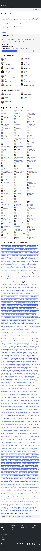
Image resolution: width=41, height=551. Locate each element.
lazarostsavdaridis (8, 406)
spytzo (20, 472)
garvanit (2, 358)
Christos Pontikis (20, 326)
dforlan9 (12, 335)
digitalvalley (7, 337)
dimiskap (28, 337)
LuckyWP (22, 410)
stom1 (16, 477)
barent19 (24, 313)
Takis (18, 480)
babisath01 (34, 311)
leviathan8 (5, 179)
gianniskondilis (10, 367)
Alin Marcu (32, 293)
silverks (6, 465)
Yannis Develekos (25, 507)
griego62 (7, 371)
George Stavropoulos (19, 157)
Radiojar (20, 457)
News (2, 527)
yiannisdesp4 (18, 234)
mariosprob (21, 418)
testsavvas (30, 272)
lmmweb (12, 409)
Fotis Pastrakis (3, 355)
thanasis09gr (7, 483)
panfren (9, 267)
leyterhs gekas (8, 407)
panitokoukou (7, 75)
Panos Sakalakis (18, 204)
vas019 (7, 496)
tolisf (27, 489)
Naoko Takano (32, 428)
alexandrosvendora (4, 292)
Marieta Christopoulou (33, 263)
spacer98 (14, 469)
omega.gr (34, 441)
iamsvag (12, 376)
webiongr (16, 276)
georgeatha (32, 359)
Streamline (7, 478)
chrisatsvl (38, 322)
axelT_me (24, 311)
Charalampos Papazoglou (20, 322)
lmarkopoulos (8, 409)
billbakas (17, 316)
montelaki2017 (11, 427)
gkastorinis (6, 66)
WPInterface (35, 502)
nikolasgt (2, 436)
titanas (5, 229)
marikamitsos (3, 264)
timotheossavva (24, 487)
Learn (22, 525)
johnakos (19, 386)
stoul (27, 477)
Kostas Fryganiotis (7, 71)
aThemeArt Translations (33, 124)
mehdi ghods (14, 422)
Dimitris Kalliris (3, 254)
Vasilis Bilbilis (15, 496)
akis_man (10, 289)
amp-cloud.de (36, 295)
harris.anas (14, 373)
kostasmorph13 (31, 400)
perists (7, 453)
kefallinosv (9, 392)
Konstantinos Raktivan (8, 397)
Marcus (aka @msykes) (26, 415)
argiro (2, 307)
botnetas (21, 249)
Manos (13, 413)
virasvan (31, 498)
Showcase (13, 525)
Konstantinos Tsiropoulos (7, 174)
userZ (24, 493)
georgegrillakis (21, 361)
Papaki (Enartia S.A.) (19, 207)
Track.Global (3, 490)
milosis (2, 425)
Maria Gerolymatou (10, 416)
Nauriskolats (11, 430)
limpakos (26, 407)
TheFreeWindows (35, 483)
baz (34, 313)
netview (7, 431)
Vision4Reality (36, 498)
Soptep (18, 468)
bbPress (3, 537)
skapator (30, 215)
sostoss (22, 468)
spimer (2, 471)
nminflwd (18, 439)
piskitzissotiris (26, 454)
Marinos (31, 416)
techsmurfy (6, 481)
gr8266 (24, 370)
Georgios (22, 364)
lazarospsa (3, 406)
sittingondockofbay (28, 465)
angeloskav (10, 299)
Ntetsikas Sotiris (4, 441)
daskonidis (3, 334)
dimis (18, 337)
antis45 (26, 301)
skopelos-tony (3, 466)
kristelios (9, 403)
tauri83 (2, 481)
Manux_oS (18, 182)
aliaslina (21, 293)
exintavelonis (24, 352)
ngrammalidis (12, 431)
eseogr (28, 350)
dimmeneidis (10, 341)
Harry (22, 373)
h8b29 (21, 371)
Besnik (31, 314)
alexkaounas (34, 292)
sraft (23, 472)
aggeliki (11, 287)
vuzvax (2, 501)
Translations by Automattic (14, 275)
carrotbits (30, 132)
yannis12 (20, 507)
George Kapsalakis (6, 154)
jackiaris (15, 383)
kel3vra (12, 392)
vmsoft (23, 499)
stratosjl (35, 477)
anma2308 (25, 299)
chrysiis (2, 328)
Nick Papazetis (18, 190)
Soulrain (2, 469)
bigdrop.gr (30, 127)
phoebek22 (3, 454)
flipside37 (33, 353)
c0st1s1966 (17, 251)
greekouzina (36, 370)
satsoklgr (20, 462)
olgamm (24, 441)
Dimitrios (36, 252)
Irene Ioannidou (31, 258)
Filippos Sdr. (18, 149)
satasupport (12, 462)
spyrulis (17, 472)
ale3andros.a (3, 290)
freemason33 (29, 255)
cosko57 (7, 329)
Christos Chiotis (36, 323)
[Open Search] (36, 3)
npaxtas (35, 439)
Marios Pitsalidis (15, 418)
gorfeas (27, 257)
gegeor (30, 358)
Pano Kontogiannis (6, 204)
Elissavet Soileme (15, 349)
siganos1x (3, 465)
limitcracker (22, 407)
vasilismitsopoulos (28, 496)
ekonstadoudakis (20, 347)
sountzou (6, 469)
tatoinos (38, 480)
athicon (20, 310)
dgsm (15, 335)
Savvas (17, 215)
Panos (29, 445)
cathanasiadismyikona (23, 320)
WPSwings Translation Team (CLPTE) (26, 504)
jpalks (33, 388)
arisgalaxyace (12, 307)
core (32, 18)
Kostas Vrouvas (27, 93)
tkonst (37, 487)
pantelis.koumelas (4, 448)
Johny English (16, 388)
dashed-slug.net (6, 138)
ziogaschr (17, 237)
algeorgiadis (14, 293)
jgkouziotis (17, 385)
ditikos (33, 341)
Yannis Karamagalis (32, 507)
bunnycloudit (28, 319)
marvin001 (10, 419)
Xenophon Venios (19, 505)
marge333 (32, 415)
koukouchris (25, 401)
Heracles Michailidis (4, 374)
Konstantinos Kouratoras (27, 260)
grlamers (10, 371)
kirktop (34, 392)
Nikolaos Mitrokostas (27, 434)
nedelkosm (22, 430)
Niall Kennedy (9, 266)
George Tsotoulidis (32, 157)
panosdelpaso (3, 447)
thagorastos (32, 481)
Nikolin (6, 436)
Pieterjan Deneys (17, 454)
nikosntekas (16, 437)
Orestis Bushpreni (26, 442)
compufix (30, 328)
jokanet (21, 388)
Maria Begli (37, 415)
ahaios (29, 287)
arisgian (16, 307)
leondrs (35, 406)
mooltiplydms (16, 427)
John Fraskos (34, 386)
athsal (33, 310)
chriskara (17, 135)
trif (26, 490)
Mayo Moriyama (24, 421)
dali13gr (31, 331)
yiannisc (21, 508)
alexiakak (20, 292)
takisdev (23, 480)
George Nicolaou (19, 154)
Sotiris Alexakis (26, 468)
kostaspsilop (18, 176)
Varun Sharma (3, 496)
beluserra (27, 314)
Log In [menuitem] (36, 0)
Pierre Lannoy (11, 454)
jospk (24, 388)
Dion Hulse (25, 341)
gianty (19, 367)
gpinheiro (21, 370)
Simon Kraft (16, 465)
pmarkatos (35, 454)
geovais (38, 364)
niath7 (16, 431)
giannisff (28, 365)
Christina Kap (23, 323)
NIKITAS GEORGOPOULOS (6, 434)
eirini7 (16, 347)
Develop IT (29, 334)
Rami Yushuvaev (31, 457)
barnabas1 (20, 248)
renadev (37, 459)
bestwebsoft (34, 314)
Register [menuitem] (39, 0)
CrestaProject (3, 331)
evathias (17, 352)
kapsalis (11, 391)
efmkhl (13, 347)
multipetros (18, 187)
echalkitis (26, 346)
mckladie (17, 185)
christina (18, 323)
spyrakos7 (34, 471)
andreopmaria (13, 298)
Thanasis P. (12, 483)
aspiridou (37, 308)
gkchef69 (24, 257)
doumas (11, 344)
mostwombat (22, 427)
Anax (18, 296)
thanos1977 (16, 483)
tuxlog (18, 492)
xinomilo (9, 278)
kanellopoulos (3, 391)
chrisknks (6, 323)
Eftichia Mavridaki (19, 143)
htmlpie (38, 374)
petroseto (19, 453)
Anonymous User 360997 (32, 299)
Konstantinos (6, 171)
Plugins (12, 529)
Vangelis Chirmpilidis (19, 495)
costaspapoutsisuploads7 (18, 329)
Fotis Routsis (6, 62)
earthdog (19, 346)
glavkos (31, 368)
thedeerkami (29, 483)
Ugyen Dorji (38, 492)
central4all (33, 320)
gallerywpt (29, 356)
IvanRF (2, 383)
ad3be (9, 286)
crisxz (7, 331)
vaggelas (34, 493)
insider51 (24, 379)
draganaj (20, 344)
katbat (35, 391)
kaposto (8, 391)
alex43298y (18, 113)
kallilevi (20, 389)
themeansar (16, 273)
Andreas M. (27, 296)
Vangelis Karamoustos (27, 495)
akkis (14, 289)
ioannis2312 (19, 380)
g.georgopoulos (31, 149)
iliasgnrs (10, 258)
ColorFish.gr (17, 328)
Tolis (25, 489)
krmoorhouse (16, 403)
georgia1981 (5, 160)
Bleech (19, 317)
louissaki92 (31, 409)
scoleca (31, 462)
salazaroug (37, 460)
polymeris (13, 456)
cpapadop (29, 329)
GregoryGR (35, 257)
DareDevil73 (24, 332)
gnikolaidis (3, 370)
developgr (16, 252)
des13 (20, 334)
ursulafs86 (21, 493)
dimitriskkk (17, 340)
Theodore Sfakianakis (9, 486)
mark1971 (31, 418)
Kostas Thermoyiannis (27, 261)
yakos (5, 507)
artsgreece (25, 308)
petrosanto (15, 453)
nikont (15, 436)
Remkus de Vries (33, 459)
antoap (29, 301)
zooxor (9, 513)
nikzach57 (37, 437)
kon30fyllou (22, 394)
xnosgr (26, 505)
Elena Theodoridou (36, 347)
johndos (29, 386)
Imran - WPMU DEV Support (20, 165)
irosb (25, 382)
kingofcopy (19, 392)
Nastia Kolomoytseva (32, 187)
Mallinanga (20, 263)
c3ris (6, 320)
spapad (31, 469)
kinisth (23, 392)
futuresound (14, 356)
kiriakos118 (26, 392)
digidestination (30, 335)
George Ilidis (26, 361)
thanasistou (35, 272)
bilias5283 (7, 316)
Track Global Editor (9, 490)
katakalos (31, 391)
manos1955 (17, 413)
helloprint (34, 373)
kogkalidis (14, 394)
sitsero (23, 465)
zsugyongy (13, 513)
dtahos (2, 346)
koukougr (29, 401)
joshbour (10, 260)
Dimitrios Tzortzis (11, 338)
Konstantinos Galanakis (20, 171)
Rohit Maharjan (24, 460)
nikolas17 (33, 434)
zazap (33, 511)
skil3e (33, 465)
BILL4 (10, 316)
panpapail (20, 267)
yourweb (5, 511)
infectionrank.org (16, 379)
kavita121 (21, 260)
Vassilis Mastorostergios (33, 229)
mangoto (6, 413)
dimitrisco (9, 340)
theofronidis (25, 486)
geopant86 (10, 359)
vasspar (10, 498)
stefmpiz (13, 475)
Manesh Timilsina (25, 263)
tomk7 (29, 489)
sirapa (20, 465)
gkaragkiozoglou (18, 368)
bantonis (15, 313)
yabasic (2, 507)
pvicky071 (13, 457)
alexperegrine (31, 113)
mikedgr (19, 264)
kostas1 (34, 398)
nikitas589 (35, 433)
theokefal (29, 486)
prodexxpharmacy (34, 456)
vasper (7, 498)
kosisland (26, 398)
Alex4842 (11, 290)
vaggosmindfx (8, 495)
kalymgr (26, 389)
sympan (8, 480)
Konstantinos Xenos (27, 66)
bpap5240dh (16, 319)
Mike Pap (5, 187)
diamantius (22, 335)
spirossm (17, 218)
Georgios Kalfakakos (9, 257)
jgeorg (13, 385)
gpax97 (30, 257)
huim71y (2, 376)
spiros (5, 471)
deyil (6, 335)
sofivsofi (2, 468)
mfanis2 (26, 422)
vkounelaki (3, 276)
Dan (6, 332)
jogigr (16, 386)
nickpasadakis (3, 433)
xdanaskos (13, 505)
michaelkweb (10, 424)
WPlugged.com (3, 504)
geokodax (36, 358)
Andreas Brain (22, 296)
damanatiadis (35, 331)
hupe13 (5, 376)
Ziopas (6, 513)
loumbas (8, 410)
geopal (6, 359)
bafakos (2, 313)
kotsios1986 (20, 401)
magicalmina (15, 412)
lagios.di (23, 404)
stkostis (13, 477)
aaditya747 (14, 284)
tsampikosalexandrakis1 (5, 492)
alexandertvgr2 (16, 290)
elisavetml (9, 349)
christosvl (31, 326)
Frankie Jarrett (27, 355)
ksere (35, 403)
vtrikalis (37, 499)
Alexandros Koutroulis (30, 290)
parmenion (19, 450)
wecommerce (15, 502)
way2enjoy (21, 501)
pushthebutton (8, 457)
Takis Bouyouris (7, 79)
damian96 (3, 332)
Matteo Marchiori (7, 421)
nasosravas (37, 428)
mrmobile (34, 427)
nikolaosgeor (20, 434)
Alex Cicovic (15, 292)
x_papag (38, 505)
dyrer (5, 58)
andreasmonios (33, 296)
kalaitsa (13, 389)
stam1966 (32, 472)
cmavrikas (13, 328)
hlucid (16, 374)
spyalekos (29, 471)
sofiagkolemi (35, 466)
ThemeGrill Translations (24, 484)
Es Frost (31, 350)
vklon (9, 499)
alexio (27, 292)
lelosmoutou (31, 406)
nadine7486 (20, 428)
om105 (31, 441)
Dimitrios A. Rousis (4, 338)
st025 (29, 472)
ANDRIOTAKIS (32, 298)
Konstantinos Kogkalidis (28, 395)
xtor (35, 505)
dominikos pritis (32, 343)
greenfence (3, 371)
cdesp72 (29, 320)
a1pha (10, 284)
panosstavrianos (22, 447)
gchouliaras (22, 358)
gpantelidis (17, 370)
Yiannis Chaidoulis (26, 508)
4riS (1, 284)
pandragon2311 (4, 445)
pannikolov (18, 445)
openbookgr (7, 442)
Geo (32, 358)
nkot (11, 439)
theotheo (38, 486)
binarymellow (35, 316)
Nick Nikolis (27, 431)
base (17, 127)
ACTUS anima (31, 284)
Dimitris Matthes (22, 340)
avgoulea (5, 311)
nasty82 (2, 430)
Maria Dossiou (6, 185)
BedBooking (8, 314)
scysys (9, 463)
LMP (15, 409)
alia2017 (17, 293)
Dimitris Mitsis (9, 254)
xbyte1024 (9, 505)
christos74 (31, 323)
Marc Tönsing (18, 415)
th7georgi (28, 481)
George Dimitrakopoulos (5, 361)
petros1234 (11, 453)
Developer (12, 252)
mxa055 (12, 428)
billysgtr (25, 316)
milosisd (5, 425)
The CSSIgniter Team (7, 226)
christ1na (10, 323)
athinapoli (24, 310)
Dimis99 (20, 337)
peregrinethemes (23, 451)
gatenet (10, 358)
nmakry (23, 266)
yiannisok (17, 510)
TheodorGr (16, 486)
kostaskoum (25, 400)
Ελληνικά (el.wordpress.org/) (11, 39)
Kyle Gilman (19, 404)
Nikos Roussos (31, 193)
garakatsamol (34, 356)
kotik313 (12, 401)
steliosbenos (21, 475)
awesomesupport (10, 311)
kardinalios (23, 391)
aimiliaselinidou (33, 287)
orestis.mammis (19, 442)
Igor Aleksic (22, 376)
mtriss (2, 428)
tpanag (35, 489)
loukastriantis (35, 409)
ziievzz (36, 511)
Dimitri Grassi (36, 337)
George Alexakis (26, 359)
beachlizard (3, 314)
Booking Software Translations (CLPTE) (12, 249)
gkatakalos (28, 368)
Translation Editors (13, 90)
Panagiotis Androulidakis (28, 444)
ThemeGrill (18, 484)
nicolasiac (24, 433)
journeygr (29, 388)
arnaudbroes (3, 308)
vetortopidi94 (20, 498)
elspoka (29, 349)
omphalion (3, 442)
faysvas (18, 353)
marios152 (3, 418)
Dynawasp (10, 346)
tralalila (15, 490)
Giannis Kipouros (19, 160)
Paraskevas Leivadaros (8, 450)
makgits (34, 412)
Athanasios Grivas (32, 246)
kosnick (21, 261)
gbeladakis (14, 358)
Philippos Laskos (33, 453)
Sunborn (25, 478)
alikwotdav (28, 293)
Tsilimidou (12, 492)
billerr (23, 316)
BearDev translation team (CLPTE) (31, 248)
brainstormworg (26, 249)
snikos (19, 466)
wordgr (23, 502)
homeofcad (20, 374)
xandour (5, 505)
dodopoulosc (26, 343)
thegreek (13, 484)
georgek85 (31, 361)
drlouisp (28, 344)
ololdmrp (27, 441)
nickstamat (13, 433)
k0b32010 (7, 389)
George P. (21, 362)
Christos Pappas (9, 326)
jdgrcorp (32, 383)
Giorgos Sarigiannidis (32, 160)
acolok (21, 284)
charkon (26, 322)
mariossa (24, 418)
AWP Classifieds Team (18, 311)
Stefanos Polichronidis (34, 474)
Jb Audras (28, 383)
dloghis (2, 343)
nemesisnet (29, 430)
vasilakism (33, 275)
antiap (23, 301)
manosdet (22, 413)
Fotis (38, 353)
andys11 (36, 298)
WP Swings (17, 504)
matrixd (2, 421)
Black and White (15, 317)
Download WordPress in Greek (10, 51)
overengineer (11, 444)
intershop (34, 379)
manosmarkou (30, 413)
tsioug (15, 492)
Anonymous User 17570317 (6, 301)
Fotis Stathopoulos (27, 62)
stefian (10, 475)
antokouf (33, 301)
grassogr (31, 370)
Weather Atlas (26, 501)
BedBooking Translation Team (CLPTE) (18, 314)
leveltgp (38, 406)
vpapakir (29, 499)
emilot (2, 350)
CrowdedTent (11, 331)
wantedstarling (16, 501)
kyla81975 (15, 404)
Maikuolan (15, 263)
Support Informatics (7, 223)
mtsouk (5, 428)
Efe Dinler (37, 346)
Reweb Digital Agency (8, 460)
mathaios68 (35, 419)
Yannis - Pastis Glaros (14, 507)
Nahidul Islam (30, 264)
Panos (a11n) (33, 445)
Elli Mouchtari (21, 349)
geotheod (31, 364)
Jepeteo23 (10, 385)
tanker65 (16, 272)
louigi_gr (27, 409)
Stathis (2, 474)
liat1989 (18, 407)
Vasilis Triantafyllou (35, 496)
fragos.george (22, 355)
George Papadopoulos (32, 154)
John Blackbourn (24, 386)
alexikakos (24, 292)
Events (32, 527)
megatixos (9, 422)
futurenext (9, 356)
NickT (17, 433)
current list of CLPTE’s (10, 26)
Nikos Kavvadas (18, 193)
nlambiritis (14, 439)
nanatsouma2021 (26, 428)
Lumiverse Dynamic (7, 182)
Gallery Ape (25, 356)
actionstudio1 (25, 284)
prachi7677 (3, 269)
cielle (5, 328)
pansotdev (31, 204)
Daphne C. (19, 332)
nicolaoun (20, 433)
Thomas (12, 487)
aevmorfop (5, 110)
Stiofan (10, 477)
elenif (2, 349)
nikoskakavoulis (6, 193)
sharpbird (24, 463)
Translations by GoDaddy (21, 490)
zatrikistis (30, 511)
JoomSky (6, 260)
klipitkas (37, 392)
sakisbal (32, 460)
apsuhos (22, 246)
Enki (29, 143)
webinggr (5, 502)
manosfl (25, 413)
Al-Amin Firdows (23, 245)
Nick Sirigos (9, 433)
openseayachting (13, 442)
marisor (28, 418)
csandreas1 (17, 331)
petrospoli (23, 453)
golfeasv (10, 370)
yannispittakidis (4, 508)
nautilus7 (15, 430)
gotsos (13, 370)
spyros (37, 471)
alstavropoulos (18, 295)
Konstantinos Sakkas (16, 397)
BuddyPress (3, 539)
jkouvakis (2, 386)
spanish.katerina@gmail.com (21, 469)
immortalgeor (24, 377)
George (18, 359)
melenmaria (19, 422)
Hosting (2, 529)
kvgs (2, 404)
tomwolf (32, 489)
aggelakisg (8, 287)
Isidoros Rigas (28, 382)
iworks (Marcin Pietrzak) (8, 383)
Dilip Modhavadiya (31, 252)
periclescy (33, 451)
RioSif (14, 460)
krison (6, 403)
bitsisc (2, 317)
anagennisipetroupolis (5, 296)
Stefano (27, 474)
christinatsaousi (31, 135)
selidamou (16, 463)
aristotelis (31, 307)
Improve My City (31, 377)
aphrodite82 (3, 304)
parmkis (22, 450)
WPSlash (12, 504)
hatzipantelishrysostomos (28, 373)
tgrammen (24, 481)
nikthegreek (32, 437)
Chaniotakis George (11, 322)
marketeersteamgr (4, 419)
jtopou (38, 388)
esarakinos (24, 350)
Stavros (19, 474)
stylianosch (11, 478)
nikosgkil (31, 436)
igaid (19, 376)
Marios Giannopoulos (10, 264)
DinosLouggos (19, 341)
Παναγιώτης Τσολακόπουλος (22, 513)
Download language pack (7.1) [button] (26, 51)
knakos (10, 394)
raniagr (35, 457)
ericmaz (20, 350)
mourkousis (27, 427)
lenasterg (25, 71)
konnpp (32, 394)
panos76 (37, 445)
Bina (31, 316)
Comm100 (22, 328)
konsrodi (35, 394)
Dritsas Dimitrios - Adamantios (17, 254)
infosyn (20, 379)
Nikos (18, 436)
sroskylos (26, 472)
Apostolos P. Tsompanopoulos (34, 121)
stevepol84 (6, 477)
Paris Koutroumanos (25, 267)
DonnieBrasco (7, 344)
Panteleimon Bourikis (34, 447)
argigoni (36, 305)
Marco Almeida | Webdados (10, 415)
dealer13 (2, 252)
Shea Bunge (29, 463)
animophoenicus (15, 299)
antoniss (9, 302)
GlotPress (4, 46)
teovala (12, 481)
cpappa (32, 251)
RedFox (19, 459)
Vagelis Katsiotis (29, 493)
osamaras (7, 444)
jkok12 (35, 385)
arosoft (10, 308)
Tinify (29, 487)
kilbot (15, 392)
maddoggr (11, 263)
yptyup (5, 237)
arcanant (25, 305)
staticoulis (16, 474)
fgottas (24, 353)
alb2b (35, 289)
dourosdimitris (15, 344)
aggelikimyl (15, 287)
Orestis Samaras (33, 442)
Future (6, 356)
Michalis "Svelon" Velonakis (23, 424)
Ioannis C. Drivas (25, 380)
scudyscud (6, 463)
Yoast (35, 510)
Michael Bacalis (34, 422)
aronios (7, 308)
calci (17, 132)
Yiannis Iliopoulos (32, 234)
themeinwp (31, 484)
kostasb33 (8, 400)
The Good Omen (8, 484)
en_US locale (7, 27)
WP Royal (9, 504)
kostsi (9, 401)
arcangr (28, 305)
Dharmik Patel (20, 252)
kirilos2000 (31, 392)
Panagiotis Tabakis (32, 201)
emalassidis (36, 349)
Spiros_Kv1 (21, 471)
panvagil (16, 448)
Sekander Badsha (34, 269)
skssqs (8, 466)
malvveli (2, 413)
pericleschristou (33, 267)
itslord (33, 382)
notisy (24, 439)
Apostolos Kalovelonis (33, 304)
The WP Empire (7, 487)
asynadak (10, 310)
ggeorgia (10, 365)
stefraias (16, 475)
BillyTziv (28, 316)
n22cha (16, 428)
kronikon (25, 403)
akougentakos (17, 289)
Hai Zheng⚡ (30, 371)
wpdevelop (31, 502)
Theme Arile (20, 273)
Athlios (31, 310)
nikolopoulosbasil (11, 436)
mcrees (33, 421)
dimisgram (24, 337)
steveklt (2, 477)
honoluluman (25, 374)
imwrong (7, 379)
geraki (2, 365)
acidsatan (18, 284)
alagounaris (27, 289)
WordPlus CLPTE (25, 276)
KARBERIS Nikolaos (17, 391)
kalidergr (16, 389)
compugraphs (34, 328)
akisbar (7, 289)
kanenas (5, 168)
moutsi (31, 427)
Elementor (30, 347)
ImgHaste (20, 377)
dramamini (24, 344)
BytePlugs (5, 132)
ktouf (37, 403)
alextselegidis (18, 116)
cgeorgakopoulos (4, 322)
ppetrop (22, 456)
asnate (34, 308)
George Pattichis (6, 157)
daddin (38, 251)
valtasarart (13, 495)
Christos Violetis (26, 326)
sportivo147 (25, 471)
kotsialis (15, 401)
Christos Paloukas (32, 325)
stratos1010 (31, 477)
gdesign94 (26, 358)
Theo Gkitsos (31, 226)
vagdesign (26, 275)
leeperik (13, 406)
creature (32, 329)
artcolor (13, 308)
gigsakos (22, 367)
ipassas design (10, 382)
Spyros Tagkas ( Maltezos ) (10, 472)
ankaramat (20, 299)
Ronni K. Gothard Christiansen (10, 269)
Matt (2, 535)
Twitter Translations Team (24, 492)
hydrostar (9, 376)
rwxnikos (5, 215)
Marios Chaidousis (8, 418)
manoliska (10, 413)
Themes (12, 527)
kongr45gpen (27, 394)
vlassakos (19, 499)
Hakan (34, 371)
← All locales (3, 32)
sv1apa (28, 478)
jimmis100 (24, 385)
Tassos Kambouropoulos (23, 272)
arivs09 (34, 307)
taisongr (14, 480)
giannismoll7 (15, 367)
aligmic (24, 293)
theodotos (18, 226)
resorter (2, 460)
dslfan (36, 344)
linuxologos (33, 407)
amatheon (23, 295)
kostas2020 (5, 176)
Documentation (24, 527)
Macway (33, 410)
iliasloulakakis (14, 258)
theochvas (3, 486)
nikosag (28, 436)
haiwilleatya (25, 371)
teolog (10, 481)
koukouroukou (34, 401)
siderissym (35, 463)
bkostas (5, 317)
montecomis (6, 427)
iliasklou (9, 377)
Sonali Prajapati (7, 270)
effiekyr (10, 347)
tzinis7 (34, 492)
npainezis (30, 196)
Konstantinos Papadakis (8, 261)
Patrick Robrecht (35, 450)
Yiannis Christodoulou (7, 234)
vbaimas (6, 84)
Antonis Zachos (14, 302)
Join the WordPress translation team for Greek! (23, 516)
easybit (23, 346)
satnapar (16, 462)
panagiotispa (35, 444)
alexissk (30, 292)
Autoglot (16, 248)
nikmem (13, 434)
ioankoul (2, 380)
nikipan (31, 433)
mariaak (30, 182)
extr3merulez (11, 353)
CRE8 (35, 251)
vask (2, 498)
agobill (19, 287)
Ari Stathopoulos (6, 124)
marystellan (14, 419)
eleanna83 (26, 347)
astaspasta (6, 310)
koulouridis (3, 403)
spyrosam (3, 472)
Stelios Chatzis (28, 270)
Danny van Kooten (10, 332)
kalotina (23, 389)
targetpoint (31, 480)
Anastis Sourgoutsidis (13, 296)
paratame (15, 450)
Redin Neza (24, 459)
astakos (2, 310)
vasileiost (11, 496)
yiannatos (18, 508)
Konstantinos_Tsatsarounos (14, 398)
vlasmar (15, 499)
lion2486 (36, 407)
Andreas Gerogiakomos (12, 246)
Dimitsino (2, 341)
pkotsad (31, 454)
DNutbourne (21, 343)
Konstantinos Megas (32, 171)
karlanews (27, 391)
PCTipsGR (14, 451)
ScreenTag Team (36, 462)
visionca (2, 499)
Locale (18, 26)
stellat (25, 475)
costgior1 (25, 329)
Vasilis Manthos (21, 496)
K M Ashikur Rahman (5, 394)
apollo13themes (12, 304)
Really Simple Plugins (14, 459)
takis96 (20, 480)
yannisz (14, 508)
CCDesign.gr (6, 135)
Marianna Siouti (20, 416)
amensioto (27, 295)
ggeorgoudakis (15, 365)
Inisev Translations (20, 258)
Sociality (26, 466)
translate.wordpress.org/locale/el (19, 48)
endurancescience (11, 350)
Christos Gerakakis (4, 325)
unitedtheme (12, 493)
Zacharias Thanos (14, 511)
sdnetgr (12, 463)
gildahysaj (26, 367)
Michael (29, 422)
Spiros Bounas (11, 471)
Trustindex (34, 490)
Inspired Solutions (29, 379)
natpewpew (6, 430)
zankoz (22, 511)
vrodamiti (12, 276)
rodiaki (16, 460)
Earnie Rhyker (14, 346)
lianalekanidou (13, 407)
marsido (15, 264)
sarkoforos (8, 462)
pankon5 (14, 445)
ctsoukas (25, 331)
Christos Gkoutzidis (12, 325)
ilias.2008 (32, 376)
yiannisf (7, 510)
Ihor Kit (26, 376)
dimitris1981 (36, 338)
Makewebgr (30, 412)
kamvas (34, 389)
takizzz (27, 480)
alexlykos (4, 293)
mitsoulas (32, 425)
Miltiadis (8, 425)
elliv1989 (25, 349)
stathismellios (22, 270)
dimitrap (31, 337)
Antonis (2, 302)
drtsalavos (26, 254)
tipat (31, 487)
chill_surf (30, 322)
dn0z (14, 343)
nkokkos (8, 439)
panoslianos (17, 447)
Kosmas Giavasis (31, 174)
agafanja (30, 110)
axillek (28, 311)
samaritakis (3, 462)
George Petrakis (4, 364)
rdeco (9, 459)
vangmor (33, 495)
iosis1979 (2, 382)
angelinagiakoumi (4, 299)
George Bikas (36, 359)
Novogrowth (27, 439)
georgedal (34, 255)
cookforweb (3, 329)
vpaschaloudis (8, 276)
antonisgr (6, 302)
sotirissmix (32, 468)
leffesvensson (18, 406)
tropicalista (30, 490)
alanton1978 (31, 289)
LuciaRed (17, 179)
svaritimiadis (32, 478)
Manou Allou (35, 413)
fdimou (21, 353)
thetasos (2, 487)
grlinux (14, 371)
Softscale (6, 468)
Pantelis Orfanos (6, 207)
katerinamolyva (4, 392)
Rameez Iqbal (25, 457)
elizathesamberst (15, 255)
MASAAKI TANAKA (20, 419)
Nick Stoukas (31, 190)
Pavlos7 (2, 451)
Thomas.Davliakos (17, 487)
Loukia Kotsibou (4, 410)
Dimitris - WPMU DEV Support (23, 338)
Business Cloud (12, 251)
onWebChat (27, 266)
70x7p (8, 284)
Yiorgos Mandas (27, 510)
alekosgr (7, 290)
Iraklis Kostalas (19, 382)
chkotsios (34, 322)
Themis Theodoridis (26, 273)
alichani (30, 116)
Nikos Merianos (10, 437)
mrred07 (37, 427)
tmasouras (3, 489)
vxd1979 (11, 501)
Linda (29, 407)
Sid (32, 463)
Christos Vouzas (37, 326)
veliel (17, 498)
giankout (24, 365)
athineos (27, 310)
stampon (36, 472)
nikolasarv (37, 434)
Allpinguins (10, 295)
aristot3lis (27, 307)
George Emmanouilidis (14, 361)
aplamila (7, 304)
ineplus (11, 379)
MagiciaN (19, 412)
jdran (30, 165)
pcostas (10, 451)
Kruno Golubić (30, 403)
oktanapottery (15, 441)
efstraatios (37, 254)
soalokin (22, 466)
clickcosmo (8, 328)
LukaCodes (31, 179)
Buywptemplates (34, 319)
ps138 (2, 457)
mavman (12, 421)
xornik (29, 505)
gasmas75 (6, 358)
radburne (17, 457)
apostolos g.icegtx (18, 304)
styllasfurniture (16, 478)
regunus (27, 459)
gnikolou (6, 370)
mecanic (5, 422)
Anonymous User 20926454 (16, 301)
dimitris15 (31, 338)
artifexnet (20, 308)
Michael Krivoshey (4, 424)
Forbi (36, 353)
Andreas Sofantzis (7, 298)
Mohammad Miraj (24, 264)
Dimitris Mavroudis (29, 340)
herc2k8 (10, 374)
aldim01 (38, 289)
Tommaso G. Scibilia (4, 275)
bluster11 (32, 317)
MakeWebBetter (24, 412)
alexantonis (11, 292)
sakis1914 (29, 269)
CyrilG (28, 331)
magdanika (10, 412)
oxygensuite (5, 201)
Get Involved (33, 525)
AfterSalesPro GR (19, 110)
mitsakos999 (28, 425)
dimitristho (35, 340)
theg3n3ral (3, 484)
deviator (32, 334)
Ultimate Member (4, 493)
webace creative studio (33, 501)
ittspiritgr (36, 382)
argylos (5, 307)
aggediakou (3, 287)
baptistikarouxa (20, 313)
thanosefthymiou (4, 273)
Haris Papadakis (9, 373)
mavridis (16, 421)
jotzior (26, 388)
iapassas (16, 376)
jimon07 (27, 385)
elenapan (9, 255)
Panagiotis (18, 201)
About (2, 525)
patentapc (29, 450)
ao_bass (29, 302)
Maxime (19, 421)
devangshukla (23, 334)
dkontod (36, 341)
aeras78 (20, 286)
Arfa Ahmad (32, 305)
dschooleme (30, 254)
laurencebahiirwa (28, 404)
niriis (5, 439)
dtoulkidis (6, 346)
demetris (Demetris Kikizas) (20, 138)
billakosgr (13, 316)
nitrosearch (18, 196)
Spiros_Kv (16, 471)
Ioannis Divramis (32, 380)
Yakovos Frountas (27, 84)
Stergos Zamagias (35, 475)
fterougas (2, 356)
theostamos (34, 486)
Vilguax (28, 498)
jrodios (35, 388)
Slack (10, 59)
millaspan (37, 424)
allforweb (5, 295)
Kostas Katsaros (20, 400)
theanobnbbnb (10, 273)
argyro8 (8, 307)
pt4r (4, 457)
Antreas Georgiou (19, 121)
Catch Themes (16, 320)
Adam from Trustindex (15, 286)
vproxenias (33, 499)
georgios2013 (26, 364)
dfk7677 (8, 335)
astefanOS (18, 124)
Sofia (29, 466)
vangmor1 (37, 495)
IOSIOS (36, 380)
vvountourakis (6, 501)
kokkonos (18, 394)
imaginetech (16, 377)
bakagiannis (6, 313)
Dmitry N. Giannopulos (7, 143)
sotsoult (35, 468)
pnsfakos (2, 456)
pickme (17, 212)
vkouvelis (12, 499)
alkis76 (2, 295)
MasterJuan (30, 419)
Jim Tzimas (31, 385)
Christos (27, 323)
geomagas (3, 359)
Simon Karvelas (11, 465)
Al (21, 289)
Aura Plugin (12, 248)
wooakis (20, 502)
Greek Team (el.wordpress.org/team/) (26, 39)
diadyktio (25, 252)
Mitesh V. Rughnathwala (20, 425)
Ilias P (4, 165)
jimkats (20, 385)
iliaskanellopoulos (4, 377)
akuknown (18, 245)
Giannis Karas (36, 365)
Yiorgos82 (21, 510)
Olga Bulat (20, 441)
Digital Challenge (32, 138)
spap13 (28, 469)
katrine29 (17, 168)
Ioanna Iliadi (10, 380)
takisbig (25, 75)
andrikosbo (27, 298)
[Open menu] (39, 3)
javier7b (24, 383)
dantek (15, 332)
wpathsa (26, 502)
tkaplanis (34, 487)
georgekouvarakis (8, 362)
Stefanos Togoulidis (32, 218)
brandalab (20, 319)
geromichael (6, 365)
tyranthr (31, 492)
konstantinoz (21, 398)
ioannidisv (15, 380)
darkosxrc (28, 332)
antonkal (19, 302)
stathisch (5, 474)
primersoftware (31, 212)
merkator (23, 422)
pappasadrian (31, 207)
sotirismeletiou (13, 270)
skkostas (36, 465)
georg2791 (14, 359)
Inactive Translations (24, 23)
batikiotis (32, 313)
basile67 (28, 313)
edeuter (33, 346)
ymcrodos (32, 510)
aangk (10, 245)
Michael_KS (31, 185)
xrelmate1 (32, 505)
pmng (38, 454)
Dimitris (16, 338)
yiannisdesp (3, 510)
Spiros (7, 471)
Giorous (10, 368)
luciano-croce (13, 410)
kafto (10, 389)
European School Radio (7, 146)
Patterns (12, 530)
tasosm (34, 480)
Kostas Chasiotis (13, 400)
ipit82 (15, 382)
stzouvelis (21, 478)
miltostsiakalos (13, 425)
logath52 (18, 409)
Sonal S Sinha (14, 468)
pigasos (22, 454)
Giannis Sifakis (19, 257)
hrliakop (35, 374)
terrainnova (17, 481)
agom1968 (22, 287)
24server (4, 284)
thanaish (2, 483)
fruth (36, 355)
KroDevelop (21, 403)
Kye (11, 404)
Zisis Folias (31, 237)
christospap (3, 326)
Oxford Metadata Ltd (34, 266)
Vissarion (6, 499)
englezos (16, 350)
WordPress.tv (24, 530)
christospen (14, 326)
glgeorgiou (36, 368)
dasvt (6, 334)
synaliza (11, 480)
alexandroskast (22, 290)
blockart (2, 249)
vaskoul (4, 498)
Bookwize (6, 319)
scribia (2, 463)
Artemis (17, 308)
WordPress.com (4, 534)
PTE (20, 26)
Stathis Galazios (11, 474)
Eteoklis (24, 255)
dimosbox (14, 341)
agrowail (26, 287)
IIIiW (29, 376)
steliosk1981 (33, 270)
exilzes (5, 149)
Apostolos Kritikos (4, 305)
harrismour (18, 373)
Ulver (9, 493)
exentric (30, 146)
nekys (25, 430)
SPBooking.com (6, 218)
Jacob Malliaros (20, 383)
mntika (2, 427)
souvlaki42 (10, 469)
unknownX (17, 493)
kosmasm (30, 398)
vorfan (26, 499)
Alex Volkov (9, 293)
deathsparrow (7, 252)
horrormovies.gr (30, 374)
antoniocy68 (37, 301)
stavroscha (24, 474)
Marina (24, 416)
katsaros (30, 168)
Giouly (13, 368)
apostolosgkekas (26, 304)
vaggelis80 (18, 229)
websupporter (10, 502)
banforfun (11, 313)
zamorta (19, 511)
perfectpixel (29, 451)
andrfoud (22, 298)
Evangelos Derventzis (19, 146)
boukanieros (11, 319)
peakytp (18, 451)
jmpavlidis (6, 386)
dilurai (15, 337)
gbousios (18, 358)
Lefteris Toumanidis (24, 406)
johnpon (12, 388)
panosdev (8, 447)
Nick (18, 431)
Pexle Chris (5, 212)
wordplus (20, 276)
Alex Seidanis (6, 116)
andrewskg (18, 298)
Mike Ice (30, 424)
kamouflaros (30, 389)
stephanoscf (29, 475)
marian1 (15, 416)
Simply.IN (2, 270)
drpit (34, 344)
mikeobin (34, 424)
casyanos (11, 320)
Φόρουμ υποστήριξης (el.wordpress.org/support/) (13, 41)
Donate (33, 529)
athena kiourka (6, 127)
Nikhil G (27, 433)
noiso (21, 439)
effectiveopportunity (4, 347)
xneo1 (24, 505)
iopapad (26, 258)
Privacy (2, 530)
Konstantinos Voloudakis (20, 174)
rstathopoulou (19, 269)
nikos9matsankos (23, 436)
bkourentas (9, 317)
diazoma (26, 335)
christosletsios (26, 325)
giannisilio (32, 365)
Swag (32, 530)
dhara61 (18, 335)
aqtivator (21, 305)
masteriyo (26, 419)
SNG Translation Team (14, 466)
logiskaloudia (22, 409)
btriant (24, 319)
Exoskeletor (6, 353)
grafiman (28, 370)
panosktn (12, 447)
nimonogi (2, 439)
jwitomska (3, 389)
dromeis (31, 344)
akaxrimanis (5, 113)
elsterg (19, 255)
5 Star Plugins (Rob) (4, 245)
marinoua (35, 416)
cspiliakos (21, 331)
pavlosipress (6, 451)
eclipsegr (30, 346)
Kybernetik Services (6, 404)
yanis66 (8, 507)
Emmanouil (6, 350)
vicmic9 (25, 498)
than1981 (30, 223)
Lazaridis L (34, 404)
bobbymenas (37, 317)
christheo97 (14, 323)
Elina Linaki (5, 349)
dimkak (6, 341)
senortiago (20, 463)
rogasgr (19, 460)
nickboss (5, 190)
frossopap (33, 355)
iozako (6, 382)
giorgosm (35, 367)
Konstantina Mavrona (5, 395)
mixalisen (36, 425)
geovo (15, 257)
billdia (20, 316)
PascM (26, 450)
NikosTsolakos (6, 196)
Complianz (26, 328)
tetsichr (20, 481)
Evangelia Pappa (27, 58)
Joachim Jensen (12, 386)
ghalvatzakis (20, 365)
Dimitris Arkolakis (4, 340)
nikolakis (16, 434)
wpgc (37, 276)
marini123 (28, 416)
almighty (13, 295)
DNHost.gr (17, 343)
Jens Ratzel (5, 385)
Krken (13, 403)
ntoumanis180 (10, 441)
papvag (2, 450)
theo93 (35, 484)
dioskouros (29, 341)
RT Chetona (24, 269)
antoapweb (5, 121)
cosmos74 (11, 329)
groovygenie (18, 371)
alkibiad (35, 293)
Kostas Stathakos (32, 176)
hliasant (13, 374)
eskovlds (34, 350)
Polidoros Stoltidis (8, 456)
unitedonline (21, 275)
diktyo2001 (12, 337)
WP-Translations (32, 276)
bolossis (2, 319)
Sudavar (37, 270)
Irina (23, 382)
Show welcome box (35, 9)
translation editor (14, 21)
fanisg (15, 353)
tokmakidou (21, 489)
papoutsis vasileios (29, 448)
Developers (23, 529)
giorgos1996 (30, 367)
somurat (10, 468)
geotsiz (35, 364)
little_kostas (3, 409)
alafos (23, 289)
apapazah (33, 302)
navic (19, 430)
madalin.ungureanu (4, 412)
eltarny (32, 349)
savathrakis (24, 462)
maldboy (37, 412)
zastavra (26, 511)
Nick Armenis (21, 431)
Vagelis (25, 79)
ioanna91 (6, 380)
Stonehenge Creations (22, 477)
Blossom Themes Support (26, 317)
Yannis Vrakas (9, 508)
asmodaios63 (29, 308)
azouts (30, 311)
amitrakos (31, 295)
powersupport (18, 456)
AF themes (14, 245)
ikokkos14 (6, 258)
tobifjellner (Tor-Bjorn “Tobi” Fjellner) (12, 489)
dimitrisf (13, 340)
